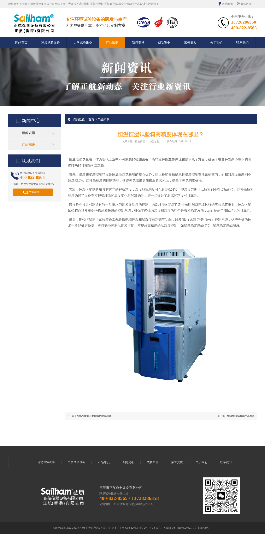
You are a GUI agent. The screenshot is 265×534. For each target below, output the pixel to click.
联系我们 (242, 42)
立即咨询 (34, 192)
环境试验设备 (50, 42)
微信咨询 (246, 3)
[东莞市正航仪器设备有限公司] (34, 32)
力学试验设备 (82, 42)
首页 (91, 119)
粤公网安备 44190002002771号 (179, 527)
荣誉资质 (190, 42)
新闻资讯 (138, 42)
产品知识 (112, 42)
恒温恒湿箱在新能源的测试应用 (94, 415)
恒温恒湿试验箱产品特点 (241, 415)
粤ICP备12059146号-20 (134, 527)
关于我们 (216, 42)
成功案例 (164, 42)
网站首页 (21, 42)
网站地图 (227, 3)
